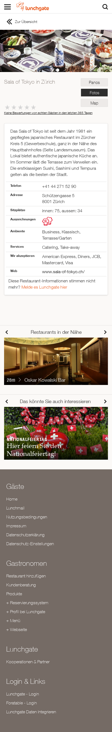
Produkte (14, 593)
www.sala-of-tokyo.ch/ (63, 271)
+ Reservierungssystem (27, 602)
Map (94, 103)
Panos (94, 82)
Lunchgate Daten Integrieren (31, 711)
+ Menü (13, 620)
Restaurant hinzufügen (26, 575)
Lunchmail (15, 507)
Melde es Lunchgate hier (44, 287)
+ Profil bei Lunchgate (25, 611)
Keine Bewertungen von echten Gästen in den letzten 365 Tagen (48, 113)
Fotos (94, 92)
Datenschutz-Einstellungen (30, 543)
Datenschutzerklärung (25, 534)
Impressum (16, 525)
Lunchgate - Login (22, 693)
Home (11, 498)
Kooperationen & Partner (27, 661)
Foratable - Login (21, 702)
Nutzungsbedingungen (26, 516)
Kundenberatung (21, 584)
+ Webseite (16, 629)
